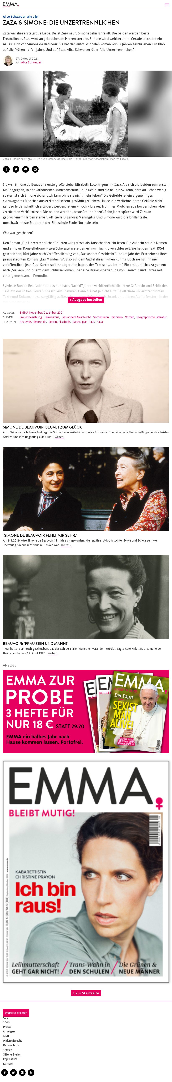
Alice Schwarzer (31, 62)
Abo (5, 1017)
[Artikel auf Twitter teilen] (16, 169)
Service (7, 1050)
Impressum (10, 1059)
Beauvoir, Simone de (33, 321)
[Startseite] (86, 4)
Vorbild (129, 317)
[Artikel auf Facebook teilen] (6, 169)
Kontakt (8, 1063)
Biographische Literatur (152, 317)
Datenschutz (11, 1045)
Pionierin (117, 317)
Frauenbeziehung (31, 317)
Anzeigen (9, 1031)
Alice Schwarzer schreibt (21, 16)
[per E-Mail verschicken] (25, 169)
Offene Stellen (12, 1054)
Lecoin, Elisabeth (59, 321)
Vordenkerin (101, 317)
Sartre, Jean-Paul (83, 321)
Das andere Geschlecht (76, 317)
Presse (7, 1026)
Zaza (100, 321)
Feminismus (51, 317)
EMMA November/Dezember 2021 (42, 312)
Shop (6, 1022)
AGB (6, 1036)
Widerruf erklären (16, 1013)
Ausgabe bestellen (87, 300)
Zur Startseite (87, 993)
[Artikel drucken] (35, 169)
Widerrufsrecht (12, 1040)
